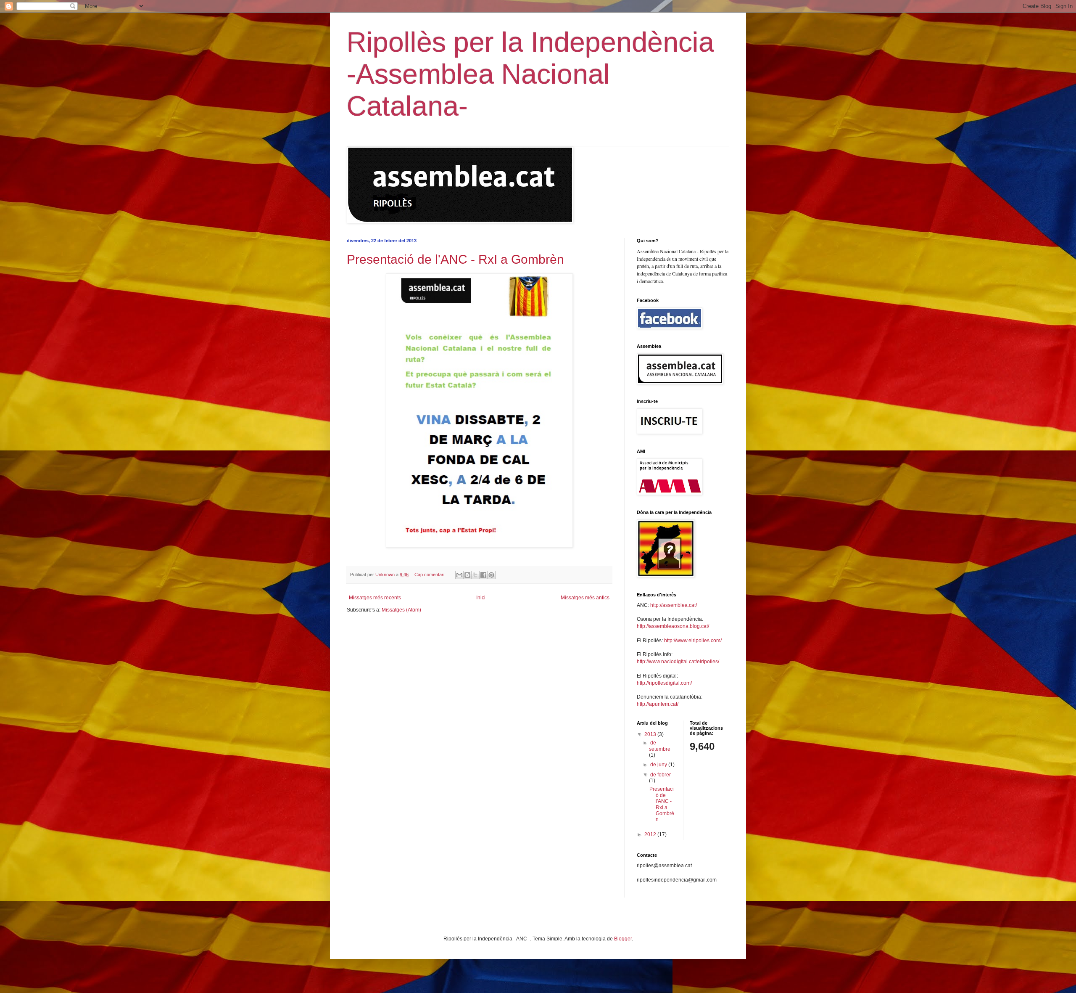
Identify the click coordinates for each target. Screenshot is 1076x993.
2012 (650, 834)
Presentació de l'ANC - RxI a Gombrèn (455, 259)
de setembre (659, 746)
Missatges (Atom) (401, 610)
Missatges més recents (375, 598)
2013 (650, 734)
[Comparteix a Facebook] (483, 575)
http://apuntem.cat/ (657, 704)
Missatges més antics (585, 598)
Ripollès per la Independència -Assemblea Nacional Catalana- (530, 74)
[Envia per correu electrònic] (459, 575)
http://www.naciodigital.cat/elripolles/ (678, 662)
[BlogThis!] (467, 575)
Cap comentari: (430, 574)
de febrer (660, 775)
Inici (480, 598)
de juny (659, 765)
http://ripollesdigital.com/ (664, 683)
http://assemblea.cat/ (673, 605)
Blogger (623, 939)
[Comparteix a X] (475, 575)
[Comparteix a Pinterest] (491, 575)
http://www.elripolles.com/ (693, 640)
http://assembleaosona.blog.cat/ (673, 626)
